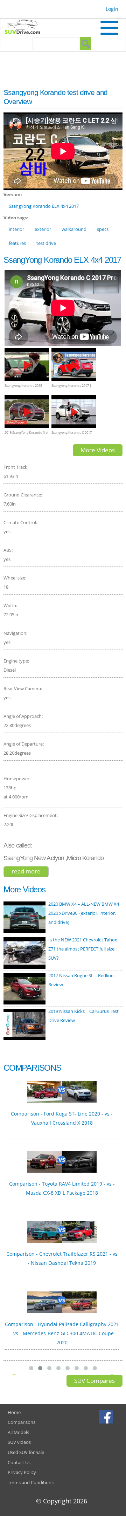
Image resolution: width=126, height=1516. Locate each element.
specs (102, 229)
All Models (18, 1432)
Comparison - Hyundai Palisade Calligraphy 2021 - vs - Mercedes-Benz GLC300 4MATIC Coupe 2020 (62, 1333)
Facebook (106, 1416)
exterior (43, 229)
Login (112, 9)
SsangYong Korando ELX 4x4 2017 (44, 206)
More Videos (97, 450)
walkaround (74, 229)
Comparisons (21, 1422)
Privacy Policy (22, 1472)
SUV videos (19, 1442)
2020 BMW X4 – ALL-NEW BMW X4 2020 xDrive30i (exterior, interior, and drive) (83, 913)
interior (16, 229)
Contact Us (19, 1462)
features (17, 243)
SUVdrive (26, 28)
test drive (46, 243)
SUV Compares (94, 1381)
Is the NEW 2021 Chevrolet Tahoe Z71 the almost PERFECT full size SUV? (82, 949)
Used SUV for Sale (26, 1452)
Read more (30, 872)
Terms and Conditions (31, 1482)
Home (14, 1412)
